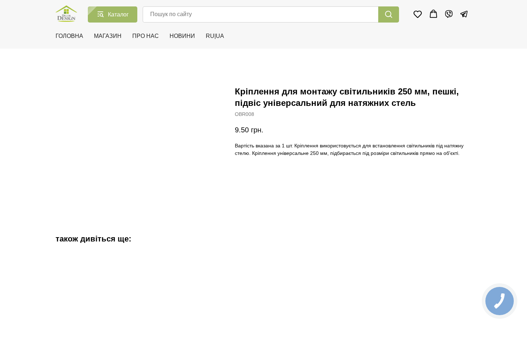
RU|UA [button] (215, 36)
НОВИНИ (182, 36)
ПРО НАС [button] (145, 36)
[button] (417, 14)
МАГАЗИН (108, 36)
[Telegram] (464, 14)
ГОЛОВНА (69, 36)
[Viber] (449, 14)
